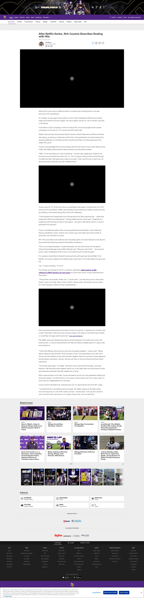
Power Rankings (26, 564)
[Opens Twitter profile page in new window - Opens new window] (49, 46)
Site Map (133, 569)
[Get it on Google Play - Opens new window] (77, 578)
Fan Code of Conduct (79, 556)
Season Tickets (96, 550)
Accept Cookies (124, 592)
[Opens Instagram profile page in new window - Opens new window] (51, 46)
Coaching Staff (9, 564)
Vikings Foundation (133, 553)
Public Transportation (79, 564)
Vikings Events (115, 553)
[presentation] (123, 464)
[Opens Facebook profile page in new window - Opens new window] (46, 46)
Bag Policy (79, 553)
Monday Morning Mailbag (26, 553)
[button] (72, 79)
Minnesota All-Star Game (114, 558)
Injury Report (9, 556)
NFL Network (45, 561)
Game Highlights (45, 558)
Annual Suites (96, 561)
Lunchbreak (26, 556)
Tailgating (79, 569)
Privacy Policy (8, 596)
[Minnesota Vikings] (72, 585)
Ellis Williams (48, 42)
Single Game (96, 553)
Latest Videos (45, 550)
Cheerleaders (61, 558)
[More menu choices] (50, 17)
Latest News (26, 550)
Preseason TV (45, 566)
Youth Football (133, 556)
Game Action (61, 556)
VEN (45, 553)
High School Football (133, 558)
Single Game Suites (96, 564)
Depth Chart (9, 553)
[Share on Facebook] (93, 44)
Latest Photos (61, 550)
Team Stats (9, 561)
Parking (79, 558)
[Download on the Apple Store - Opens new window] (66, 577)
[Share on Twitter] (96, 44)
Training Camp (115, 556)
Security (79, 566)
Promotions (133, 566)
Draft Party (114, 561)
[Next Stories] (121, 477)
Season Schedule (115, 550)
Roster (9, 550)
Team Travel (61, 564)
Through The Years (61, 561)
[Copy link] (103, 43)
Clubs (96, 566)
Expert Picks (26, 561)
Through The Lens (62, 553)
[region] (72, 592)
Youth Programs (133, 561)
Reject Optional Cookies (110, 592)
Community (133, 550)
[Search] (110, 17)
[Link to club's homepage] (5, 17)
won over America (75, 336)
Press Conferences (45, 556)
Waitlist (96, 558)
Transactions (9, 558)
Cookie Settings (96, 592)
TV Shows (45, 564)
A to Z (79, 550)
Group (96, 556)
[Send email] (99, 44)
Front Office (9, 566)
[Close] (141, 592)
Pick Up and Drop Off (79, 561)
